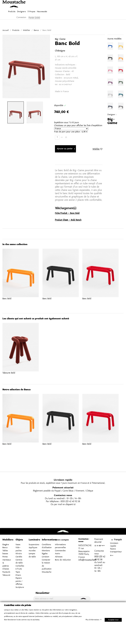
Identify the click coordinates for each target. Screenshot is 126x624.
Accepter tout (113, 620)
